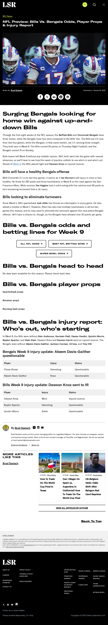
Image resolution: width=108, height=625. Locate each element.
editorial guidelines (19, 445)
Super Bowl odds (52, 253)
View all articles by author (72, 508)
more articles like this (18, 456)
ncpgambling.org (29, 545)
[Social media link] (40, 97)
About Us (35, 445)
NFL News (7, 16)
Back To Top (91, 521)
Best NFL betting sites (68, 244)
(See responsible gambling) (15, 547)
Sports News (51, 475)
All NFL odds (29, 244)
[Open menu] (103, 4)
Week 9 (17, 164)
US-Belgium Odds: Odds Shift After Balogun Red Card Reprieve (93, 487)
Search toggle (94, 5)
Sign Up (84, 4)
